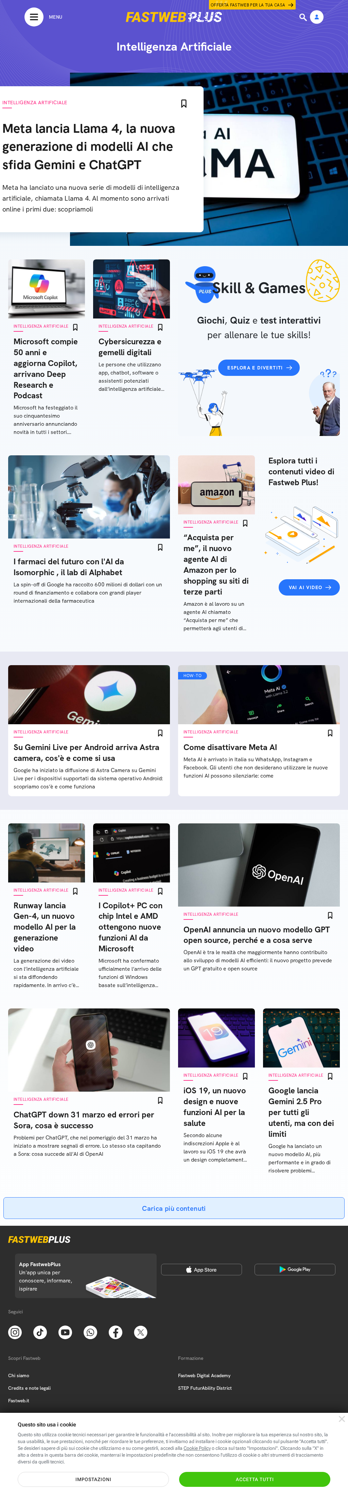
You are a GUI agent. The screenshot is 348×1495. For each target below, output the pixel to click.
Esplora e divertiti (255, 368)
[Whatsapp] (90, 1332)
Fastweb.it (18, 1401)
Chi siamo (18, 1375)
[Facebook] (115, 1332)
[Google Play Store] (295, 1269)
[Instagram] (15, 1332)
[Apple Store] (201, 1269)
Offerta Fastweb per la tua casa (248, 5)
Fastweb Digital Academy (204, 1375)
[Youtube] (65, 1332)
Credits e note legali (29, 1388)
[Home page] (174, 17)
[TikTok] (40, 1332)
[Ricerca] (304, 17)
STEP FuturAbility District (205, 1388)
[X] (140, 1332)
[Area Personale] (317, 17)
